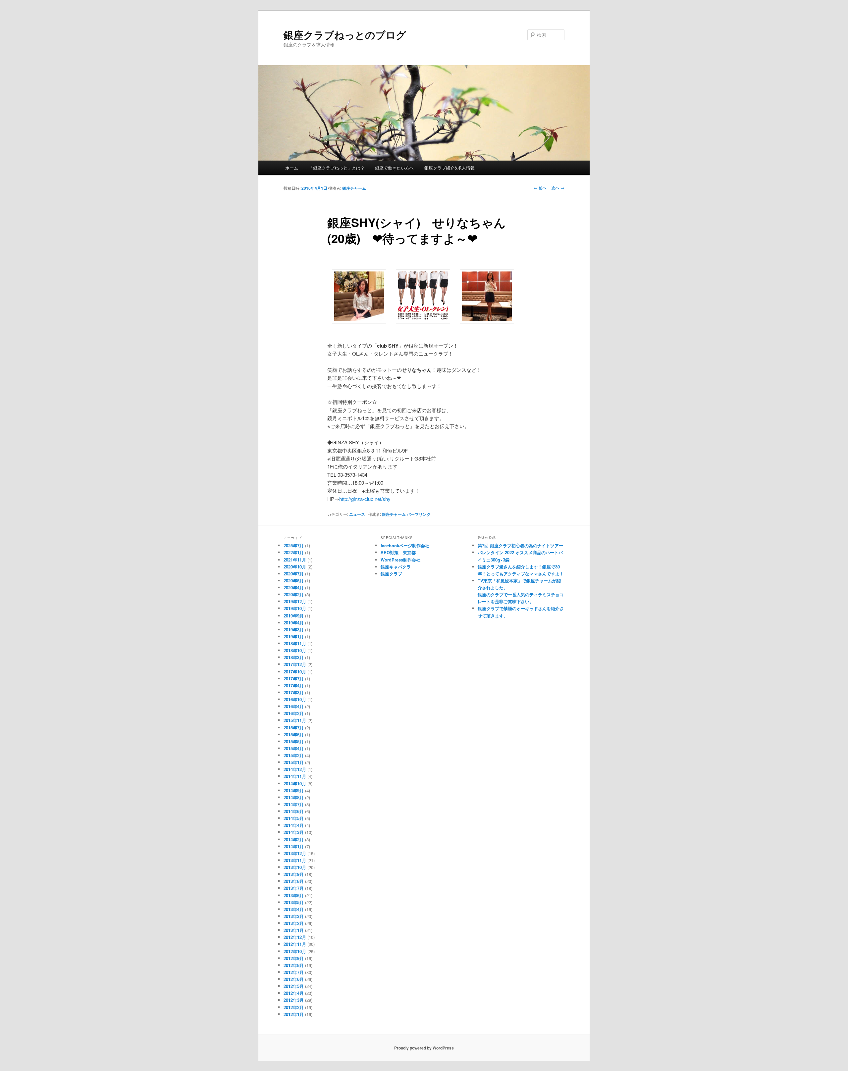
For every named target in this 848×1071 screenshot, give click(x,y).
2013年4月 (294, 909)
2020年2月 (294, 594)
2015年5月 (294, 741)
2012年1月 (294, 1014)
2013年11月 (295, 860)
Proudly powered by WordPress (424, 1048)
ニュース (357, 514)
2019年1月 (294, 636)
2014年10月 (295, 783)
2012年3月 (294, 1000)
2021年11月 (295, 560)
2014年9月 (294, 790)
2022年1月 (294, 552)
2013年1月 (294, 930)
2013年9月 (294, 874)
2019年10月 (295, 608)
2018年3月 (294, 657)
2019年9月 (294, 615)
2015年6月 (294, 734)
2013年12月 (295, 853)
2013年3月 (294, 916)
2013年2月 (294, 923)
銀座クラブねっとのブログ (345, 34)
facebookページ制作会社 (405, 545)
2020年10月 (295, 566)
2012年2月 (294, 1007)
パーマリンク (419, 514)
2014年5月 (294, 818)
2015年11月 (295, 720)
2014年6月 (294, 811)
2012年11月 (295, 944)
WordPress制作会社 (400, 560)
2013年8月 (294, 881)
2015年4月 (294, 748)
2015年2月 (294, 755)
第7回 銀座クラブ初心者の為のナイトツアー (520, 545)
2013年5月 (294, 902)
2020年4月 (294, 587)
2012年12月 (295, 937)
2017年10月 (295, 671)
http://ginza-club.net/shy (365, 498)
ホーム (291, 168)
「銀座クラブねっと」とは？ (337, 168)
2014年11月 (295, 776)
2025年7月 (294, 545)
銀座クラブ (391, 573)
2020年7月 (294, 573)
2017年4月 (294, 685)
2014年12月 (295, 769)
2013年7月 (294, 888)
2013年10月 (295, 867)
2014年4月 (294, 825)
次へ (558, 188)
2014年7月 (294, 804)
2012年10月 (295, 951)
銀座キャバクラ (396, 566)
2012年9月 (294, 958)
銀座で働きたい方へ (394, 168)
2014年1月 (294, 846)
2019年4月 (294, 622)
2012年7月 (294, 972)
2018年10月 (295, 650)
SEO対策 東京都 (398, 552)
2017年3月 (294, 692)
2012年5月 (294, 986)
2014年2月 (294, 839)
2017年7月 (294, 678)
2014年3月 (294, 832)
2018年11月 (295, 643)
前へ (540, 188)
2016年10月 (295, 699)
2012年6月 (294, 979)
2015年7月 (294, 727)
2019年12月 (295, 601)
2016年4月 (294, 706)
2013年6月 (294, 895)
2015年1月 (294, 762)
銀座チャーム (354, 188)
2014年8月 (294, 797)
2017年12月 (295, 664)
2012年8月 (294, 965)
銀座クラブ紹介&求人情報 (449, 168)
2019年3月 (294, 629)
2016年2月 (294, 713)
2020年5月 (294, 580)
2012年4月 (294, 993)
